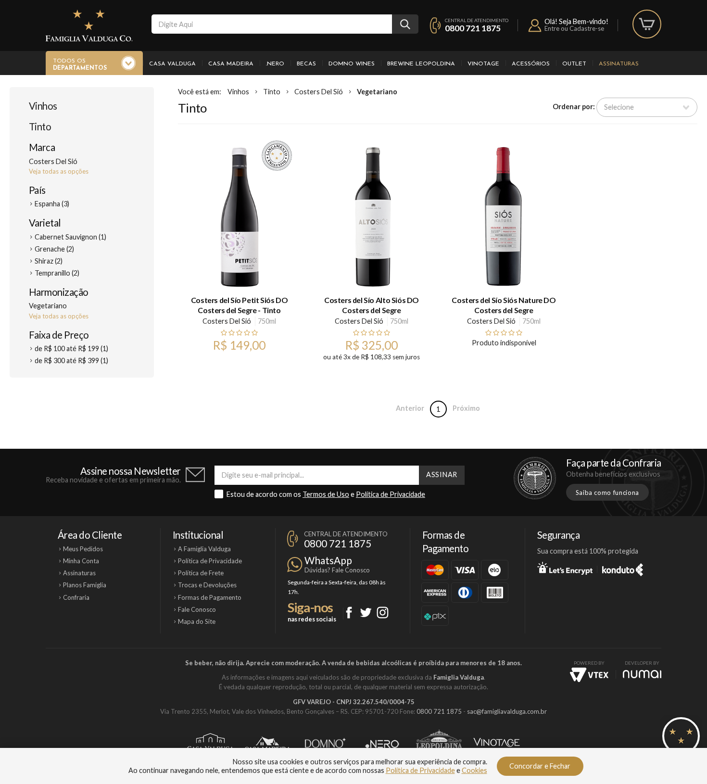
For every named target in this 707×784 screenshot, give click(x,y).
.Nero (275, 64)
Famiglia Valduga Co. (89, 25)
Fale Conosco (197, 609)
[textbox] (272, 24)
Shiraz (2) (49, 261)
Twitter (366, 613)
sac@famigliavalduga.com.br (507, 711)
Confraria (76, 597)
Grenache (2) (54, 249)
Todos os (80, 64)
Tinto (40, 126)
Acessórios (531, 64)
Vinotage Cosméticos (496, 744)
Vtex (589, 675)
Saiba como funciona (607, 492)
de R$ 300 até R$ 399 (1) (71, 360)
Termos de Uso (326, 494)
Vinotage (483, 64)
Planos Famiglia (84, 585)
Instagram (383, 613)
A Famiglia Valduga (204, 549)
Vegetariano (377, 92)
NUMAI (642, 674)
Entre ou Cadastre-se (574, 28)
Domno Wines (351, 64)
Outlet (574, 64)
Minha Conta (81, 561)
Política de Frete (201, 573)
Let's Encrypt (565, 568)
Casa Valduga (172, 64)
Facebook (349, 613)
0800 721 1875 (473, 28)
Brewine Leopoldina (421, 64)
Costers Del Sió (318, 92)
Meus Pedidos (83, 549)
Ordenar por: (574, 106)
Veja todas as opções (58, 171)
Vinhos (43, 106)
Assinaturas (619, 64)
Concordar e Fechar (539, 766)
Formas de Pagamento (209, 597)
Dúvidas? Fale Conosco (337, 570)
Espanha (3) (52, 204)
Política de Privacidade (390, 494)
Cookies (474, 770)
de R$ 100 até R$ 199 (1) (71, 348)
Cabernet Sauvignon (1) (70, 237)
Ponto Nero (382, 744)
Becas (306, 64)
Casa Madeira (230, 64)
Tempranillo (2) (57, 273)
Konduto (622, 568)
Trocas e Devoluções (207, 585)
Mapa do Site (196, 621)
